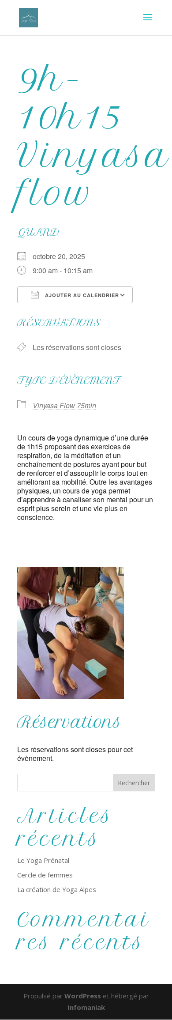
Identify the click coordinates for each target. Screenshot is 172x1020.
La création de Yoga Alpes (56, 889)
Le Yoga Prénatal (43, 860)
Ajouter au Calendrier (81, 295)
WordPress (82, 995)
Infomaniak (86, 1007)
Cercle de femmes (45, 874)
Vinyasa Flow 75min (64, 405)
